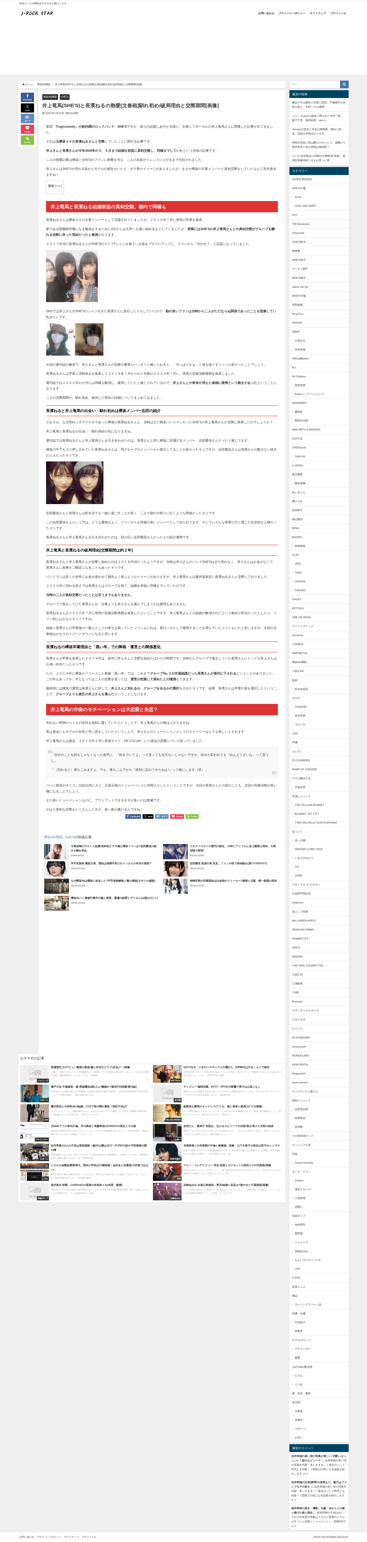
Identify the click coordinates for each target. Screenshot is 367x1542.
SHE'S (64, 97)
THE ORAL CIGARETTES (307, 965)
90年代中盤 (299, 188)
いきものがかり (304, 858)
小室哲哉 (300, 1198)
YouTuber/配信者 (302, 1366)
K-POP (296, 1277)
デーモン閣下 (300, 269)
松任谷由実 (301, 689)
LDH (297, 1268)
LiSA (295, 733)
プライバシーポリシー (292, 13)
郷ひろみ (297, 501)
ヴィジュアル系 (301, 1145)
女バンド (297, 831)
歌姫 (294, 680)
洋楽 (294, 1154)
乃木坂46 (297, 644)
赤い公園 (300, 840)
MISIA (295, 528)
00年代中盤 (299, 295)
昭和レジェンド (301, 1100)
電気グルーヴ (303, 1189)
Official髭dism (300, 358)
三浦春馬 (297, 983)
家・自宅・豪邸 (301, 1393)
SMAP (296, 331)
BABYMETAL (300, 653)
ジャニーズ (301, 1242)
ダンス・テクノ (301, 1171)
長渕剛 (299, 1126)
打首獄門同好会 (301, 893)
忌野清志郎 (301, 1109)
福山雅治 (297, 519)
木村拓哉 (300, 349)
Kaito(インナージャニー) (309, 394)
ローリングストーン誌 (308, 1304)
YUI (297, 866)
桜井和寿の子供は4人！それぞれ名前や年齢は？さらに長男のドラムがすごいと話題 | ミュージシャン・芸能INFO (318, 1517)
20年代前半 (299, 242)
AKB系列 (300, 1224)
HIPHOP (297, 322)
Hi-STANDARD (301, 1037)
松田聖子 (297, 510)
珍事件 (299, 1420)
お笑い (299, 1437)
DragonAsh (299, 1073)
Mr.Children (299, 376)
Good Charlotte (304, 1162)
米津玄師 (300, 715)
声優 (294, 742)
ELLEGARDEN (301, 760)
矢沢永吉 (297, 438)
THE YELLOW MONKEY (309, 805)
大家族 (299, 1411)
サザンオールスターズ (305, 1010)
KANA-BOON (300, 1064)
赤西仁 (299, 1207)
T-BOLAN (298, 671)
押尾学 (299, 1331)
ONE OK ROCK (301, 617)
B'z (294, 367)
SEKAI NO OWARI (303, 929)
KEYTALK (298, 608)
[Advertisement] (183, 48)
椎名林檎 (300, 483)
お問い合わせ (266, 13)
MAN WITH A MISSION (306, 429)
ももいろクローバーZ (308, 1260)
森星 (297, 1357)
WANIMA (297, 956)
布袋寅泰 (300, 546)
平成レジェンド (301, 796)
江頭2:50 (297, 974)
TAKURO (300, 590)
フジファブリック (302, 626)
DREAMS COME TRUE (309, 849)
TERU (298, 572)
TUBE (295, 992)
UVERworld (299, 447)
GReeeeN (298, 233)
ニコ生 (299, 1384)
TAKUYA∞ (301, 456)
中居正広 (300, 340)
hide (58, 186)
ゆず (294, 214)
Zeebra (299, 1180)
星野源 (299, 1233)
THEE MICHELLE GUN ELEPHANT (316, 822)
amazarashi (299, 1046)
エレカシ (297, 751)
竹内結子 (300, 1322)
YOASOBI (301, 706)
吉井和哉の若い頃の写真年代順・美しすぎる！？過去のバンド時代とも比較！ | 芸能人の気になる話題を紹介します (318, 1491)
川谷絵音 (300, 787)
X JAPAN (297, 465)
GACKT (296, 599)
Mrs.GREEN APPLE (304, 920)
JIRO (298, 563)
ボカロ (296, 698)
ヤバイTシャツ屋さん (305, 1091)
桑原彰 (299, 411)
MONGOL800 (300, 1055)
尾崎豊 (296, 251)
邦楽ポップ (298, 1215)
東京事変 (297, 474)
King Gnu (297, 313)
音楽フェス (298, 1286)
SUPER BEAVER (302, 179)
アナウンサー (303, 1348)
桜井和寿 (300, 385)
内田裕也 (300, 1118)
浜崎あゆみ (301, 1251)
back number (300, 1082)
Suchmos (297, 635)
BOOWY (297, 537)
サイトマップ (318, 13)
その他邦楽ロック (302, 1135)
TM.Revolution (301, 224)
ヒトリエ (297, 1028)
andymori (297, 902)
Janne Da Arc (300, 286)
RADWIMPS (299, 403)
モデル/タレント (302, 1340)
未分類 (296, 1402)
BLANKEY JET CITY (307, 813)
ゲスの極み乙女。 (302, 778)
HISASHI (300, 581)
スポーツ (300, 1428)
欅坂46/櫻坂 (50, 97)
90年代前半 (299, 260)
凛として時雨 (300, 911)
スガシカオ (298, 1019)
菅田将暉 (297, 304)
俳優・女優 (298, 1313)
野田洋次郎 (301, 420)
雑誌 (294, 1295)
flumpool (297, 1001)
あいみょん (298, 492)
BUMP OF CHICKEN (304, 769)
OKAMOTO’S (300, 938)
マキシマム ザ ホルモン (306, 884)
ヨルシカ (300, 724)
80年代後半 (299, 277)
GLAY (298, 197)
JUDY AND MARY (305, 205)
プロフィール (338, 13)
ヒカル (299, 1375)
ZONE (298, 875)
